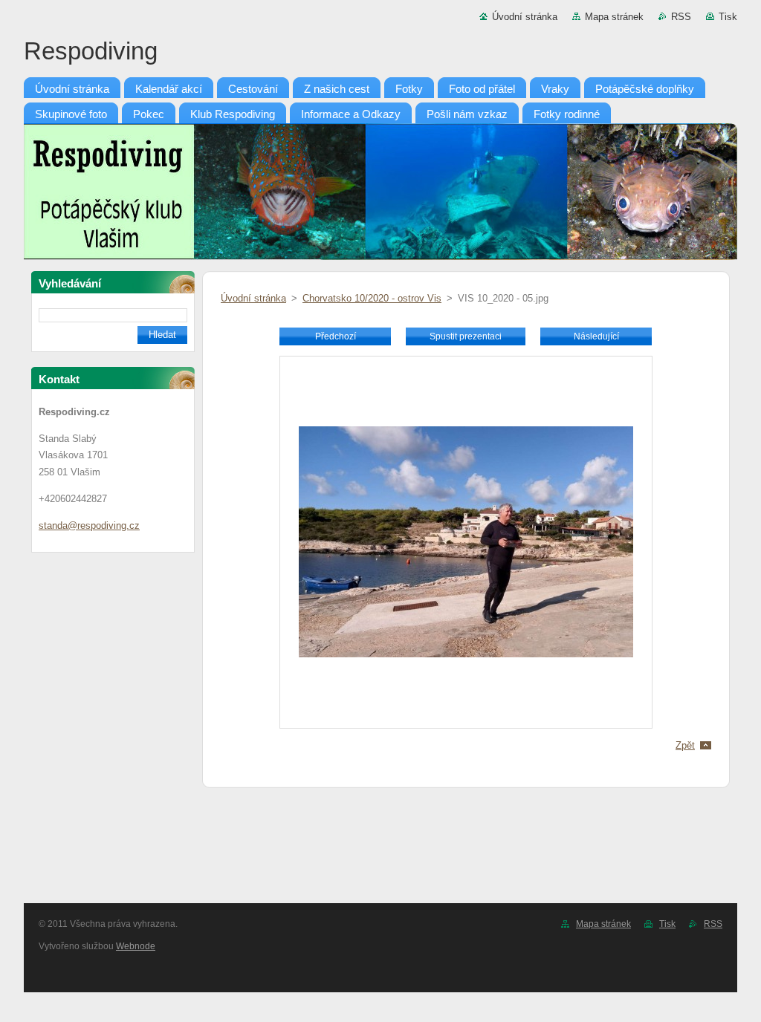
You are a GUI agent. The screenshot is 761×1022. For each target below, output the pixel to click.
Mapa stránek (614, 16)
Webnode (135, 946)
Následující (596, 336)
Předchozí (335, 336)
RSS (681, 16)
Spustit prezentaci (466, 336)
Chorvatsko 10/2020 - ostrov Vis (371, 298)
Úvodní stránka (524, 16)
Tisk (728, 16)
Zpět (685, 745)
